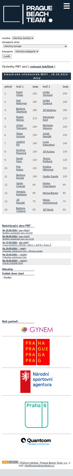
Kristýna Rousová (21, 151)
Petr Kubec (19, 168)
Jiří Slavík (48, 209)
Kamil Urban (19, 93)
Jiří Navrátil (20, 201)
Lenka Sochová (48, 93)
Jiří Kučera (49, 151)
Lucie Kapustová (49, 143)
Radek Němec (20, 118)
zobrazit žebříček (42, 66)
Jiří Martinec (49, 110)
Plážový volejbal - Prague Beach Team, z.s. (44, 462)
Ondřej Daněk (50, 176)
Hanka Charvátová (49, 185)
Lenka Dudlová (47, 102)
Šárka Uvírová (20, 135)
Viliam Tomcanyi (21, 127)
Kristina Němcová (48, 168)
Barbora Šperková (21, 110)
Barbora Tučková (21, 210)
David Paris (19, 160)
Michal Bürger (50, 193)
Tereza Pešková (47, 160)
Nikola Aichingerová (50, 201)
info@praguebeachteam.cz (39, 465)
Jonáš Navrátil (47, 135)
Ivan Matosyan (21, 102)
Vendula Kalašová (21, 193)
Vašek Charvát (20, 185)
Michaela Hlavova (48, 127)
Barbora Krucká (20, 176)
